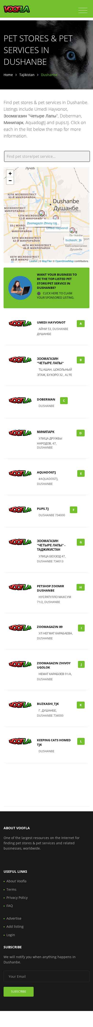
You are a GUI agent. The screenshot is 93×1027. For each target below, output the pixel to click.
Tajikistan (27, 74)
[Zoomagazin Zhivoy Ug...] (42, 213)
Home (8, 74)
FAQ (9, 905)
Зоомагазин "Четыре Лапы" (50, 361)
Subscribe (18, 991)
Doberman (46, 399)
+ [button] (10, 173)
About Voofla (16, 881)
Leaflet (33, 261)
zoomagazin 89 (49, 627)
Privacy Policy (17, 897)
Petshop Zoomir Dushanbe (50, 588)
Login (10, 935)
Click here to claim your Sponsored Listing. (55, 295)
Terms (11, 889)
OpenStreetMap (64, 261)
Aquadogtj (46, 472)
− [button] (10, 181)
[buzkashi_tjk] (72, 230)
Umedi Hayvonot (57, 228)
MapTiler (47, 261)
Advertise (13, 918)
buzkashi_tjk (74, 240)
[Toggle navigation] (83, 10)
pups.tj (43, 508)
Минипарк (45, 432)
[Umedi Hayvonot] (56, 218)
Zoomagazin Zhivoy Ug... (43, 223)
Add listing (15, 926)
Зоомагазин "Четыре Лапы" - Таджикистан (51, 545)
